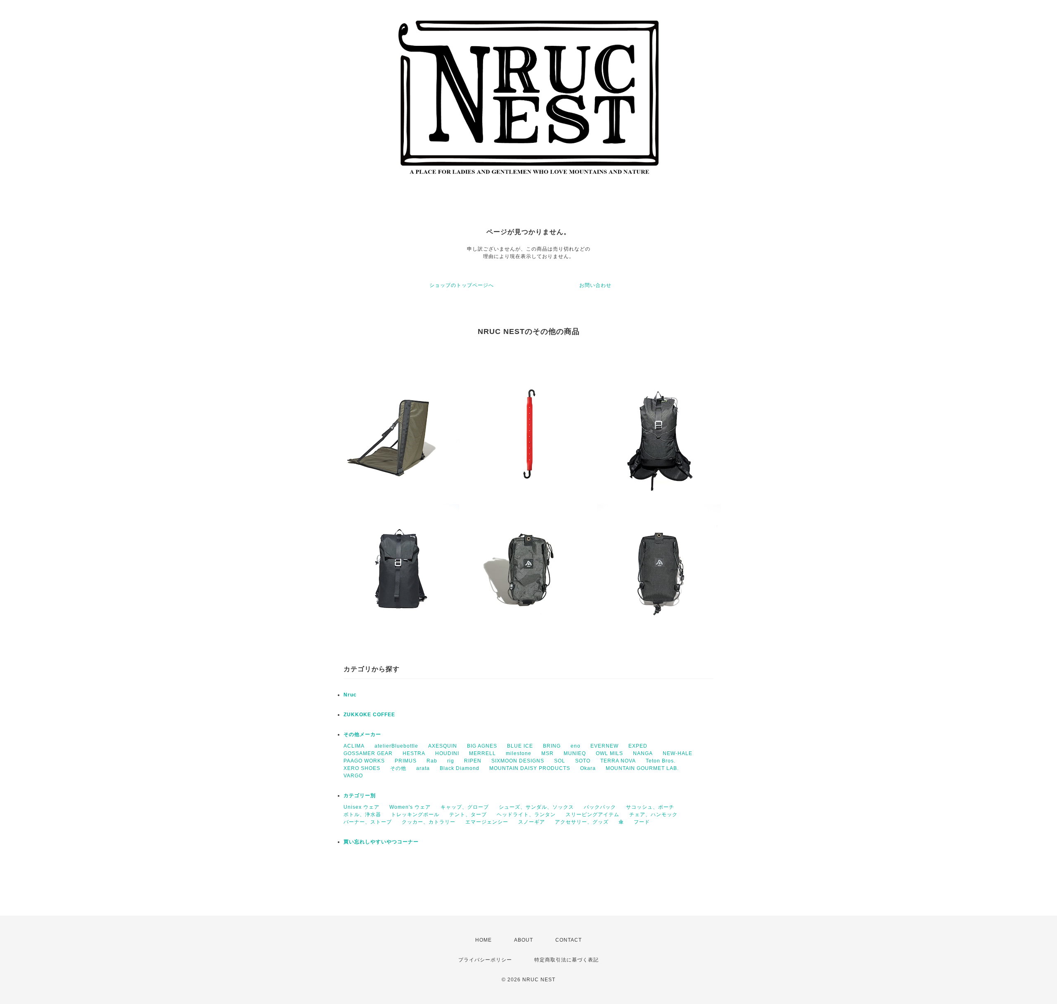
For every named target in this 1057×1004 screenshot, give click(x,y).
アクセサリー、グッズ (582, 822)
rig (450, 761)
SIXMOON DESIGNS (517, 761)
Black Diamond (459, 768)
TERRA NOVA (618, 761)
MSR (547, 753)
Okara (588, 768)
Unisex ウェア (361, 807)
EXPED (637, 746)
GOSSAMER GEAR (368, 753)
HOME (483, 940)
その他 (398, 768)
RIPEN (472, 761)
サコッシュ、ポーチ (650, 807)
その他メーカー (362, 734)
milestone (518, 753)
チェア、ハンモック (653, 814)
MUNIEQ (575, 753)
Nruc (350, 695)
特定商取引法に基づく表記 (566, 960)
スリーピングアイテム (592, 814)
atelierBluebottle (396, 746)
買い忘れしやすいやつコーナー (381, 842)
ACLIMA (354, 746)
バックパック (600, 807)
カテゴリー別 (360, 795)
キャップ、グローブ (465, 807)
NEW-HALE (677, 753)
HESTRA (414, 753)
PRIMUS (406, 761)
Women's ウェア (410, 807)
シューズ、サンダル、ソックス (536, 807)
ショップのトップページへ (461, 285)
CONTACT (568, 940)
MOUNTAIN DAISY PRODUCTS (529, 768)
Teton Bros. (660, 761)
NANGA (643, 753)
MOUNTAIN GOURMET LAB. (642, 768)
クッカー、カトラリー (428, 822)
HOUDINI (447, 753)
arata (423, 768)
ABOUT (523, 940)
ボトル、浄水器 (362, 814)
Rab (432, 761)
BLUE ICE (520, 746)
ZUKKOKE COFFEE (369, 714)
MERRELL (482, 753)
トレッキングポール (415, 814)
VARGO (353, 776)
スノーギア (531, 822)
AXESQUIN (442, 746)
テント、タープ (468, 814)
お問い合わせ (595, 285)
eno (576, 746)
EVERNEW (604, 746)
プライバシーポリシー (485, 960)
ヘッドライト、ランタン (526, 814)
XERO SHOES (362, 768)
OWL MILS (609, 753)
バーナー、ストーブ (368, 822)
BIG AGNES (482, 746)
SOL (559, 761)
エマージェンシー (486, 822)
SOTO (582, 761)
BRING (552, 746)
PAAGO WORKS (364, 761)
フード (642, 822)
